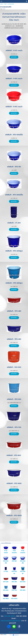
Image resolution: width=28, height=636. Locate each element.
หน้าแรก (1, 4)
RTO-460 (14, 582)
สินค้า (5, 4)
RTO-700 (14, 590)
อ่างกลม (3, 9)
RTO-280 (5, 582)
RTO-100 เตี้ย (5, 562)
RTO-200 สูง (14, 572)
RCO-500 (22, 582)
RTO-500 (5, 590)
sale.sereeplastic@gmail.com (11, 620)
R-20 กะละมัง (6, 552)
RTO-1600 (6, 598)
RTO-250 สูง (22, 572)
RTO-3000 (14, 598)
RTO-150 (14, 561)
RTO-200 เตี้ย (22, 562)
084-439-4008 (9, 616)
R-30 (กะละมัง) (14, 552)
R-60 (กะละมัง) (22, 552)
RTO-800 (22, 590)
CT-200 (6, 571)
